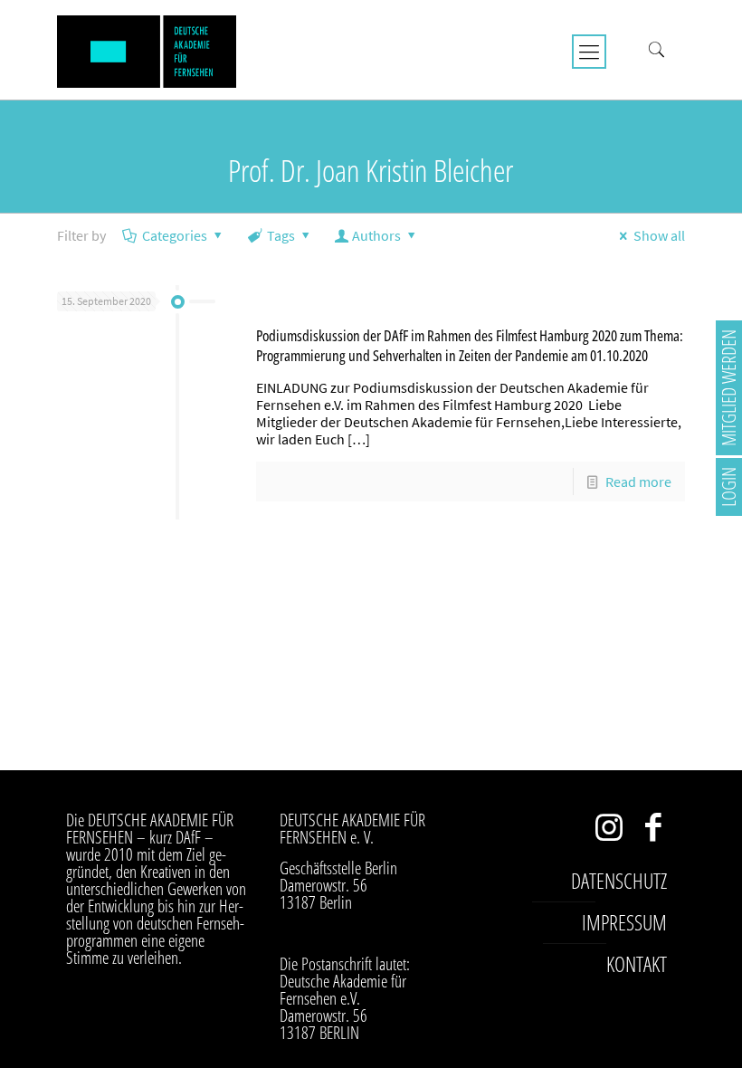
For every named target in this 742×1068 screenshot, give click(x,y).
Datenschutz (619, 880)
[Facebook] (654, 831)
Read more (638, 481)
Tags (281, 235)
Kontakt (636, 963)
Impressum (624, 922)
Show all (659, 235)
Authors (376, 235)
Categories (174, 235)
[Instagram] (609, 831)
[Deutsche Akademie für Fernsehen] (146, 50)
